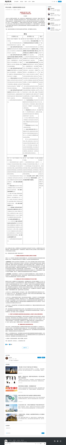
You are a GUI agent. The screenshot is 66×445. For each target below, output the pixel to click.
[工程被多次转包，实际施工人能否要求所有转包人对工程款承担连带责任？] (11, 417)
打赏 (40, 443)
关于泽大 (10, 440)
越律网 (13, 441)
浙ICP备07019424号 (23, 441)
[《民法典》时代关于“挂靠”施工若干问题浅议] (11, 370)
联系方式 (22, 440)
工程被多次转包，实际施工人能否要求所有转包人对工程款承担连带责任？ (31, 415)
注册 (56, 1)
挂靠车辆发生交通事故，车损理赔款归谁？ (27, 386)
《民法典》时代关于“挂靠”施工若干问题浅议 (27, 367)
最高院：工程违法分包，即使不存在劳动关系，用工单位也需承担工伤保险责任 (31, 377)
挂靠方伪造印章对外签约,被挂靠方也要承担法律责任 (29, 395)
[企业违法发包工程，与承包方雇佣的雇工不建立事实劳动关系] (11, 408)
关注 (39, 357)
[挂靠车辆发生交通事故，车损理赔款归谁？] (11, 389)
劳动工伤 (7, 376)
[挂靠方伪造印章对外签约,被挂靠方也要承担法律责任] (11, 398)
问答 (29, 1)
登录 (54, 1)
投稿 (60, 1)
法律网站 (33, 1)
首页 (5, 4)
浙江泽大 (10, 357)
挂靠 (11, 344)
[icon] (55, 441)
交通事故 (7, 386)
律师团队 (14, 440)
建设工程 (15, 9)
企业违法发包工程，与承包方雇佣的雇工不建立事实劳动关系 (31, 405)
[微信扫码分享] (6, 444)
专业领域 (16, 1)
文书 (26, 1)
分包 (7, 344)
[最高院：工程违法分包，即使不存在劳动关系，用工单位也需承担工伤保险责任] (11, 379)
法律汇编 (21, 1)
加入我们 (18, 440)
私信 (43, 357)
